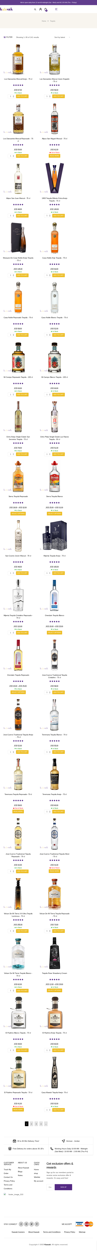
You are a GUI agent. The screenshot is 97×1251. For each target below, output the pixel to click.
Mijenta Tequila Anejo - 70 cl (54, 556)
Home (44, 21)
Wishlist (37, 1177)
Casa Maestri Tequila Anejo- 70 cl (55, 1092)
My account (38, 1181)
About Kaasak (23, 1168)
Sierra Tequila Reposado (18, 496)
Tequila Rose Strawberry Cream (54, 973)
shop (36, 1173)
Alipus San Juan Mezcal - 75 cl (18, 198)
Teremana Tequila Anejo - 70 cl (54, 794)
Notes (20, 1175)
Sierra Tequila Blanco (54, 496)
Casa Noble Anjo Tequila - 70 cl (54, 258)
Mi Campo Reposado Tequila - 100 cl (18, 377)
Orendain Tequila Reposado (18, 675)
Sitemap (82, 1232)
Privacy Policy (9, 1181)
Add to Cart (22, 96)
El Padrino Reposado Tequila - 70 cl (18, 1092)
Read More (54, 156)
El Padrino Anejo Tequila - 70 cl (54, 1033)
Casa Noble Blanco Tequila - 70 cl (54, 317)
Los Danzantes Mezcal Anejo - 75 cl (18, 79)
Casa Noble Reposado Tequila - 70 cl (18, 317)
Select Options (18, 513)
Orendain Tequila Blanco (54, 615)
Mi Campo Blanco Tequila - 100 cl (54, 377)
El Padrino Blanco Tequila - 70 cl (18, 1033)
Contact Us (8, 1177)
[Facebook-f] (21, 1224)
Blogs (20, 1172)
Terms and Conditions (51, 1232)
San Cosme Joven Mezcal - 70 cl (18, 556)
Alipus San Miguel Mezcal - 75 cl (54, 139)
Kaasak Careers (18, 1232)
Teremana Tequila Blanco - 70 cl (54, 735)
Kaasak (47, 1244)
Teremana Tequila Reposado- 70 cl (18, 794)
